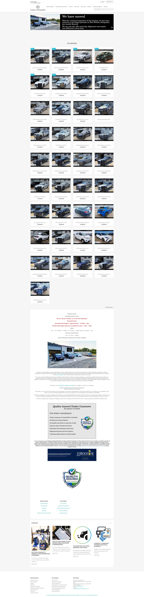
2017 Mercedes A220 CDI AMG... (40, 67)
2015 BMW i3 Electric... (104, 67)
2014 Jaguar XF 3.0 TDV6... (61, 222)
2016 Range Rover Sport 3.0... (82, 145)
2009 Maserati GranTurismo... (61, 196)
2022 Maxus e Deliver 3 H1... (82, 248)
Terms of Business (63, 510)
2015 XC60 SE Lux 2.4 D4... (83, 119)
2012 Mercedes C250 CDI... (61, 274)
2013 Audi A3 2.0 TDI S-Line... (39, 300)
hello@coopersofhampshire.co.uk (81, 588)
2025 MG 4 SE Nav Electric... (104, 248)
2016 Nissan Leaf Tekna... (61, 145)
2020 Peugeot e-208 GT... (104, 222)
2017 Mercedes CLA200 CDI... (82, 222)
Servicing (83, 6)
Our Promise (59, 374)
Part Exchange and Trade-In (63, 508)
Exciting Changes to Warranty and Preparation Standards (41, 553)
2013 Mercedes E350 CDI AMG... (40, 274)
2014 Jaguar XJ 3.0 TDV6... (40, 222)
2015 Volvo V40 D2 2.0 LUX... (82, 67)
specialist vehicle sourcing (66, 385)
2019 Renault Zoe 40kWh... (61, 93)
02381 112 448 (37, 3)
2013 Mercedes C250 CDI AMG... (40, 119)
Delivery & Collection (35, 586)
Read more (34, 564)
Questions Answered (56, 581)
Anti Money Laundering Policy (58, 586)
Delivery (89, 6)
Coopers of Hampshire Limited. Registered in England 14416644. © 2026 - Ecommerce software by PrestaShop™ (72, 595)
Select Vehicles (50, 6)
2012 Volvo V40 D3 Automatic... (104, 93)
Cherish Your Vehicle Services (44, 513)
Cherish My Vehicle (97, 6)
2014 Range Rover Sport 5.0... (82, 171)
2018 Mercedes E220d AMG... (61, 171)
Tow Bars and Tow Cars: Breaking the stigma (81, 546)
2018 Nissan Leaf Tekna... (40, 93)
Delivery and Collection (63, 506)
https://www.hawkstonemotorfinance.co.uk (92, 445)
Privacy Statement (56, 589)
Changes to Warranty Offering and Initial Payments (101, 545)
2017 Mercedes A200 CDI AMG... (61, 67)
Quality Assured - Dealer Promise (59, 585)
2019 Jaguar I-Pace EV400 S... (82, 93)
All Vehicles (109, 307)
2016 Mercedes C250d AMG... (104, 171)
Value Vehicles (44, 506)
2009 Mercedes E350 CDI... (61, 248)
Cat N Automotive (34, 592)
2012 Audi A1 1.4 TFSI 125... (40, 196)
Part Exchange (33, 581)
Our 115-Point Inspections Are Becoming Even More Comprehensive (61, 543)
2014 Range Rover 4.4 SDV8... (40, 145)
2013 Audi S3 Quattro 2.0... (83, 274)
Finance (105, 6)
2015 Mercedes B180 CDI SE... (104, 119)
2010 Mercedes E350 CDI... (104, 274)
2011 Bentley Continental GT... (82, 196)
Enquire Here (33, 1)
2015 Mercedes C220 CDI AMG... (40, 171)
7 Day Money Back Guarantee (58, 588)
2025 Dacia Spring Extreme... (39, 248)
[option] (72, 26)
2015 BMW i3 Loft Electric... (61, 119)
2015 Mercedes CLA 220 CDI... (104, 145)
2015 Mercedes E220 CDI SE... (104, 196)
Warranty (76, 6)
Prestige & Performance (61, 6)
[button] (36, 26)
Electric (71, 6)
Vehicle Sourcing (63, 513)
